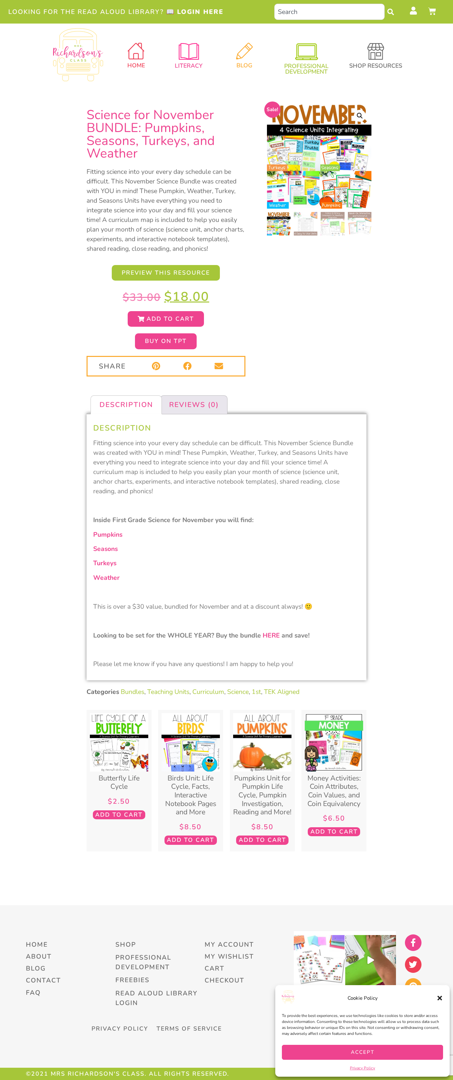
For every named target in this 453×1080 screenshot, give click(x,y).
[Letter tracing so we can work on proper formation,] (370, 960)
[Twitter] (413, 964)
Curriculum (208, 691)
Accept (362, 1052)
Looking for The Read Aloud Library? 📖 (116, 11)
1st (256, 691)
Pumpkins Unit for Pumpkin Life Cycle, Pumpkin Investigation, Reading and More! (262, 795)
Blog (244, 65)
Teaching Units (168, 691)
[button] (439, 998)
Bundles (132, 691)
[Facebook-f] (413, 942)
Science (238, 691)
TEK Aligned (281, 691)
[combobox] (329, 12)
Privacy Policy (362, 1068)
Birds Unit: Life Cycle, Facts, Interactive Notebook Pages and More (190, 795)
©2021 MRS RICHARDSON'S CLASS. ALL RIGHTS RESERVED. (127, 1074)
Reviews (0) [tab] (194, 404)
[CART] (432, 11)
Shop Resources (375, 66)
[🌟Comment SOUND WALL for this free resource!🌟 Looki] (319, 960)
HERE (271, 635)
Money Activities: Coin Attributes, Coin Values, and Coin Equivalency (334, 791)
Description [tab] (126, 404)
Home (136, 65)
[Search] (392, 12)
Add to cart (119, 815)
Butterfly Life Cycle (119, 782)
